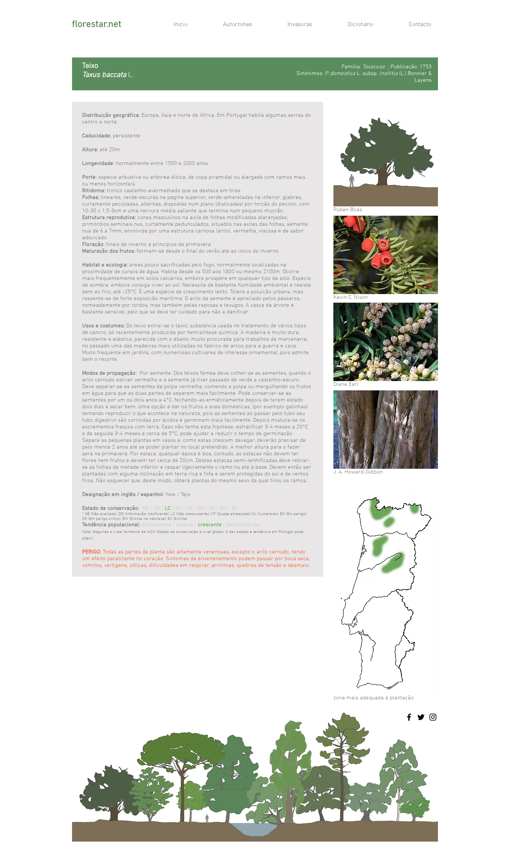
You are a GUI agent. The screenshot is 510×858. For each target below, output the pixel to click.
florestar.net (96, 24)
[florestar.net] (409, 717)
